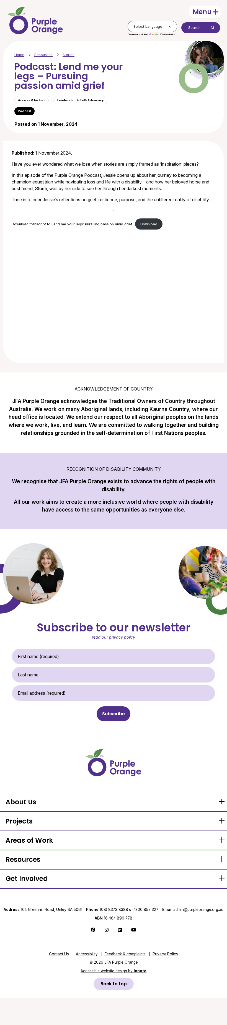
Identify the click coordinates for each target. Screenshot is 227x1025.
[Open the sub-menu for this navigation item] (221, 802)
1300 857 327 (146, 909)
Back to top (113, 984)
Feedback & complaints (125, 954)
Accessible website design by (113, 971)
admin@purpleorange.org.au (192, 909)
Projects (19, 821)
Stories (68, 55)
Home (19, 55)
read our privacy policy (113, 637)
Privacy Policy (165, 954)
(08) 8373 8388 (114, 909)
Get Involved (27, 878)
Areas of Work (29, 840)
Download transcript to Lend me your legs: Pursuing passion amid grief (72, 224)
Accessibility (87, 954)
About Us (21, 802)
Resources (43, 55)
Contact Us (59, 954)
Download (148, 224)
